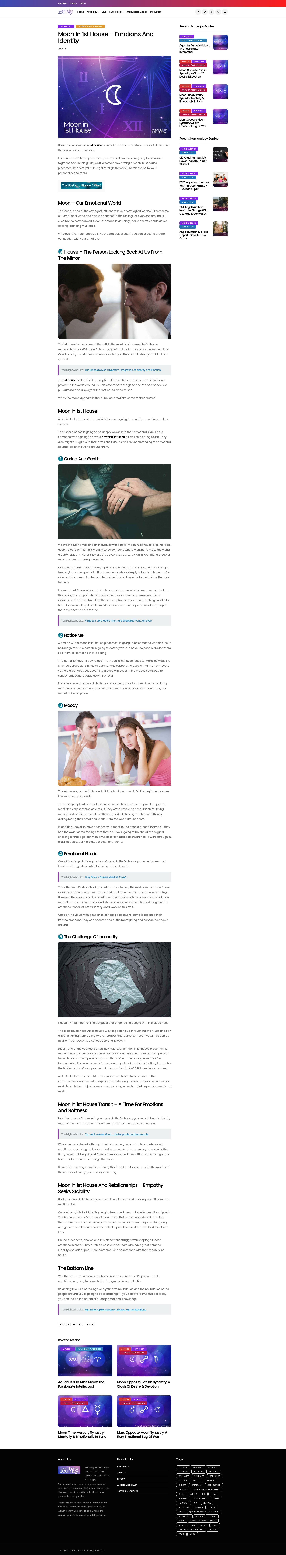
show (96, 185)
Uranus (212, 1529)
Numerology (115, 11)
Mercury (183, 1503)
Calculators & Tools (137, 11)
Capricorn (197, 1485)
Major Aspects (201, 1498)
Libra (213, 1494)
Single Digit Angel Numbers (203, 1520)
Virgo (192, 1534)
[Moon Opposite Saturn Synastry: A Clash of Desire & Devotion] (144, 1360)
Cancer (182, 1485)
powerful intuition (113, 437)
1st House (65, 1324)
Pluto (181, 1512)
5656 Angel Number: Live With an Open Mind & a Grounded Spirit (194, 186)
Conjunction (213, 1485)
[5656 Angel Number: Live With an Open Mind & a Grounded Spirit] (220, 179)
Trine (215, 1525)
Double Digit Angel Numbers (206, 1489)
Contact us (123, 1467)
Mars (216, 1498)
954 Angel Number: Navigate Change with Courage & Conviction (193, 210)
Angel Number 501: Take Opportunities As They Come (193, 235)
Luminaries (78, 1324)
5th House (183, 1471)
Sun (193, 1525)
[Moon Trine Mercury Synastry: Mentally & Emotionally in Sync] (85, 1411)
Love (104, 11)
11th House (199, 1476)
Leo (203, 1494)
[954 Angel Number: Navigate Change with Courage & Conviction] (220, 204)
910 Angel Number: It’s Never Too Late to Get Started (192, 161)
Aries (195, 1480)
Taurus (203, 1525)
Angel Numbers (189, 149)
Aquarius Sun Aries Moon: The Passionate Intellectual (81, 1384)
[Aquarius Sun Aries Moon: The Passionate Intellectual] (85, 1360)
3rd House (213, 1467)
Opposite (199, 1507)
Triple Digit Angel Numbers (191, 1529)
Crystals (183, 1489)
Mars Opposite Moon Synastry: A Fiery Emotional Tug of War (142, 1434)
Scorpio (212, 1516)
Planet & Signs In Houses (90, 26)
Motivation (155, 11)
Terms (83, 3)
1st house (96, 145)
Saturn (199, 1516)
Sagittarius (184, 1516)
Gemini (182, 1494)
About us (121, 1472)
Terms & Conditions (127, 1491)
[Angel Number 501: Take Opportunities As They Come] (220, 228)
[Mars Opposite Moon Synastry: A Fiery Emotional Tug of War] (144, 1411)
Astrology (92, 11)
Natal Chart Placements (89, 1349)
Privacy (73, 3)
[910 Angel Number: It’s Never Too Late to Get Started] (220, 154)
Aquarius (183, 1480)
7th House (198, 1471)
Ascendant (208, 1480)
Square (182, 1525)
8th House (214, 1471)
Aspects (125, 1349)
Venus (181, 1534)
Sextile (182, 1520)
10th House (184, 1476)
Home (80, 11)
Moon (91, 1324)
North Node (184, 1507)
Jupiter (193, 1494)
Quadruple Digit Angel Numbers (204, 1512)
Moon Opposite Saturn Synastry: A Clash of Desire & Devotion (143, 1384)
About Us (62, 3)
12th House (215, 1476)
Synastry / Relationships (133, 1353)
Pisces (212, 1507)
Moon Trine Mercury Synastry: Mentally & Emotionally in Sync (82, 1434)
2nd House (198, 1467)
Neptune (207, 1503)
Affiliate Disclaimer (127, 1485)
